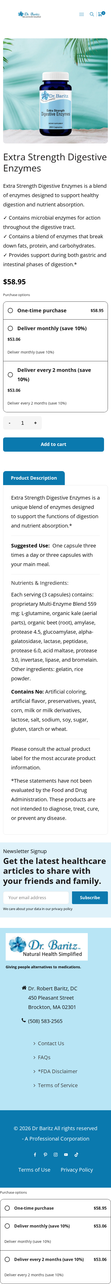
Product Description (34, 478)
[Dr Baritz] (30, 14)
